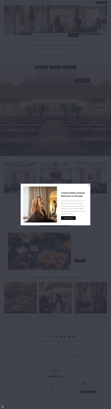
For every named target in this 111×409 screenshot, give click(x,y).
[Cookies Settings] (2, 406)
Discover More (68, 218)
